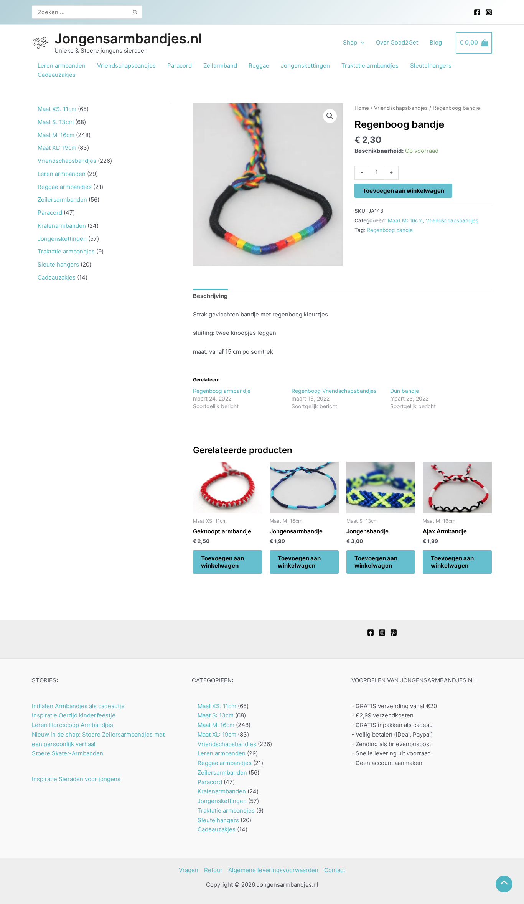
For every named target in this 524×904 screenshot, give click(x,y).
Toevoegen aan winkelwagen (403, 190)
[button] (330, 116)
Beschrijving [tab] (210, 296)
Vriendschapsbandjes (401, 108)
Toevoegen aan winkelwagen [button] (222, 562)
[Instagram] (488, 12)
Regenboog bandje (390, 230)
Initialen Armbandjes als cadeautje (78, 706)
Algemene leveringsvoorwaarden (273, 870)
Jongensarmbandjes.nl (128, 38)
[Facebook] (477, 12)
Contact (334, 870)
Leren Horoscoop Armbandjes (72, 724)
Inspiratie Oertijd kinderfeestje (73, 715)
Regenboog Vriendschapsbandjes (334, 390)
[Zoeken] (135, 12)
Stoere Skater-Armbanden (67, 753)
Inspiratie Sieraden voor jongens (76, 779)
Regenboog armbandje (221, 390)
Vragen (188, 870)
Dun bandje (404, 390)
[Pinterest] (393, 632)
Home (361, 108)
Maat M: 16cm (405, 220)
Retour (213, 870)
